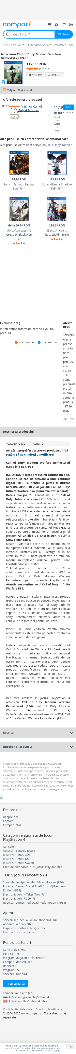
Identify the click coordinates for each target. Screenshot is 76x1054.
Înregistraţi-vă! (16, 983)
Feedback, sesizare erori (19, 932)
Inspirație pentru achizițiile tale (24, 928)
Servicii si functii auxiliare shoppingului (30, 920)
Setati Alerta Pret (72, 419)
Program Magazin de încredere (24, 958)
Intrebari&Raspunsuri (18, 747)
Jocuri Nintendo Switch (18, 863)
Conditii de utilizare (49, 1009)
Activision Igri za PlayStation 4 (29, 997)
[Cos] (64, 24)
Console (8, 846)
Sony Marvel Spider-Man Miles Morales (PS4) (33, 882)
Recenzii (8, 732)
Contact (8, 821)
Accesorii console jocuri (19, 850)
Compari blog (12, 825)
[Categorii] (50, 24)
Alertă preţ (37, 74)
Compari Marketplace (17, 962)
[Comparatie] (57, 24)
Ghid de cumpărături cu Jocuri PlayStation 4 (32, 867)
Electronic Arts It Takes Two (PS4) (25, 894)
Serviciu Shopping (15, 974)
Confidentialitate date (17, 1009)
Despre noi (10, 817)
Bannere (9, 966)
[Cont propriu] (71, 24)
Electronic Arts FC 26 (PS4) (20, 898)
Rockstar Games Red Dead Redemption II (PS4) (34, 902)
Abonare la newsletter (18, 924)
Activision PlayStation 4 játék (28, 1001)
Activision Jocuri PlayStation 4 (53, 145)
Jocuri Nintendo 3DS (16, 855)
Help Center (11, 954)
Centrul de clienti (15, 950)
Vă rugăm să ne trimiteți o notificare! (37, 452)
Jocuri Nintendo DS (16, 859)
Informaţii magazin (14, 117)
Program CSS (11, 970)
